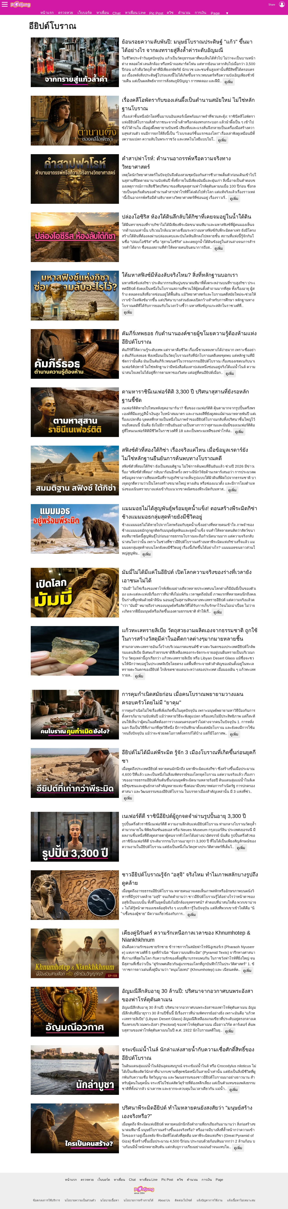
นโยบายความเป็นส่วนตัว (80, 1200)
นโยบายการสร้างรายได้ (138, 1200)
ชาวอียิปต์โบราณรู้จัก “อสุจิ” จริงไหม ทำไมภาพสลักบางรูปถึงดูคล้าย (190, 879)
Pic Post (156, 13)
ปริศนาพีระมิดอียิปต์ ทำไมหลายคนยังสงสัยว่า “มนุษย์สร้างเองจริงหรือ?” (187, 1112)
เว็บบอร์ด (85, 13)
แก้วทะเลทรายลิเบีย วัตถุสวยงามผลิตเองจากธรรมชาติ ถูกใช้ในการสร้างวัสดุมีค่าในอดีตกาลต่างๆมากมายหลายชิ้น (189, 634)
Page (215, 13)
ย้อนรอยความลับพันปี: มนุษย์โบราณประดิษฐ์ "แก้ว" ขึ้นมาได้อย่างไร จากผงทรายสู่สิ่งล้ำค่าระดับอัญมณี (187, 46)
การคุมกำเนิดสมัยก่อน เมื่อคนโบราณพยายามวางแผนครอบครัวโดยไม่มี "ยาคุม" (182, 698)
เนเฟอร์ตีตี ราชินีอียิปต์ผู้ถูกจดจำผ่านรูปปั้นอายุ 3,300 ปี (184, 816)
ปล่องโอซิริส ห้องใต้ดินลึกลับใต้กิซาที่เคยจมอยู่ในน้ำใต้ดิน (186, 217)
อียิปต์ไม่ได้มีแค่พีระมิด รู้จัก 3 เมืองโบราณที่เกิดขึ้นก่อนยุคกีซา (189, 756)
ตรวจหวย (65, 13)
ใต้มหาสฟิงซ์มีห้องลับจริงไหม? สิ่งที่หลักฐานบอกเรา (180, 275)
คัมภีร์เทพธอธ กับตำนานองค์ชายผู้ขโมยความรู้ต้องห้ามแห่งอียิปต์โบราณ (189, 337)
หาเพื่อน (102, 13)
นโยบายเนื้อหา (109, 1200)
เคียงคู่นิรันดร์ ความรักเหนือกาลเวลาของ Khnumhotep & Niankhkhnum (186, 936)
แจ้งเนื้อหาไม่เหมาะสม (241, 1200)
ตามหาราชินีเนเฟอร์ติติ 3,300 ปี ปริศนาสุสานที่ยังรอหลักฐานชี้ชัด (185, 396)
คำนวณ (184, 13)
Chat (116, 13)
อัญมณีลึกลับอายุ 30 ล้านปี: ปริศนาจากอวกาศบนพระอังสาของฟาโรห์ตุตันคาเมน (187, 995)
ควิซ (170, 13)
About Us (164, 1200)
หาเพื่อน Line (135, 13)
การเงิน (200, 13)
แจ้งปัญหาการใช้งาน (209, 1200)
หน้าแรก (47, 13)
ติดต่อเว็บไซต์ (183, 1200)
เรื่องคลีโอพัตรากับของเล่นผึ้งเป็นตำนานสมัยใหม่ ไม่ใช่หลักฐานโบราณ (188, 104)
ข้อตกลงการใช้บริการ (46, 1200)
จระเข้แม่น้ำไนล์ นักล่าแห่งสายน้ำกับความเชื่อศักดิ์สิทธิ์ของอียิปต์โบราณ (188, 1054)
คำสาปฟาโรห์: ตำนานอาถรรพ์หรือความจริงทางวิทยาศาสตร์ (176, 163)
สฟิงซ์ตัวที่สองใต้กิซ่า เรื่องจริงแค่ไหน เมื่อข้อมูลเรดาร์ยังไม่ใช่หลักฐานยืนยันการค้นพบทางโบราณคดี (185, 454)
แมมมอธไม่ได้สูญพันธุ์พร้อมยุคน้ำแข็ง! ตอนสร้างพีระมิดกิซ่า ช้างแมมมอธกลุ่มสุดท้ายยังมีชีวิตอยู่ (189, 512)
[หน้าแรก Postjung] (20, 4)
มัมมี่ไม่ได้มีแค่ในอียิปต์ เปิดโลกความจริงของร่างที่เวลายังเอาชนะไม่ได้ (187, 576)
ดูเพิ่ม (229, 82)
